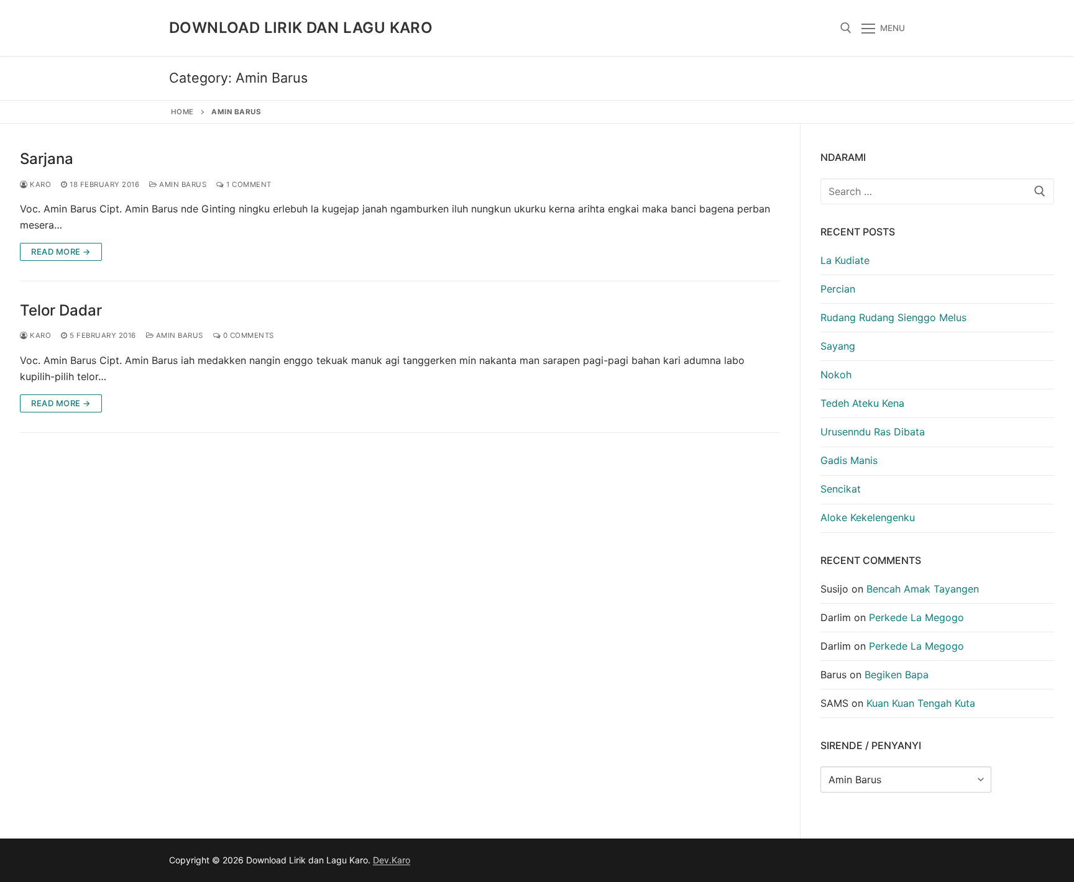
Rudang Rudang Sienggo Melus (893, 317)
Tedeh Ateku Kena (862, 403)
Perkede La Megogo (916, 617)
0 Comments (247, 335)
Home (182, 111)
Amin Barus (181, 184)
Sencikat (840, 489)
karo (39, 184)
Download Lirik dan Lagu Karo (301, 28)
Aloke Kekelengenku (867, 517)
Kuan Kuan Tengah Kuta (920, 703)
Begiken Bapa (897, 674)
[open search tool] (845, 28)
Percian (837, 289)
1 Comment (248, 184)
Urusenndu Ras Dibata (872, 431)
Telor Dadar (61, 310)
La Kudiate (845, 260)
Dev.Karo (391, 860)
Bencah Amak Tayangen (922, 589)
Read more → (61, 252)
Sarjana (46, 159)
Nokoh (835, 374)
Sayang (837, 346)
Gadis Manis (849, 460)
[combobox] (937, 191)
